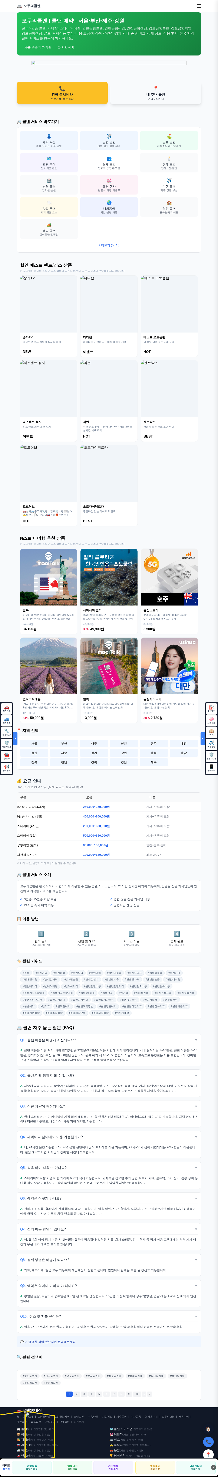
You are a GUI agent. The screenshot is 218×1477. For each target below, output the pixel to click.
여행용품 (31, 1467)
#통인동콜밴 (177, 1376)
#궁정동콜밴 (72, 1376)
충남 (184, 753)
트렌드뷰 (79, 1416)
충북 (154, 753)
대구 (94, 743)
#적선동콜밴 (156, 1376)
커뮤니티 (184, 1416)
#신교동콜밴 (51, 1376)
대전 (184, 743)
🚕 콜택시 (116, 1445)
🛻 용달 (114, 1450)
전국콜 (136, 1455)
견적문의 (79, 1421)
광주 (154, 743)
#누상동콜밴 (30, 1382)
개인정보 (107, 1416)
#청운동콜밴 (30, 1376)
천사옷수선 (151, 1416)
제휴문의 (121, 1416)
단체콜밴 (64, 1421)
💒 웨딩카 (116, 1434)
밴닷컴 (128, 1455)
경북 (94, 762)
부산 (64, 743)
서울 (34, 743)
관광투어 (50, 1421)
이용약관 (93, 1416)
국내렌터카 (195, 1467)
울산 (34, 753)
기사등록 (136, 1416)
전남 (64, 762)
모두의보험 (168, 1416)
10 (137, 1394)
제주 (154, 762)
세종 (64, 753)
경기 (94, 753)
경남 (124, 762)
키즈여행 (113, 1467)
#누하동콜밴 (51, 1382)
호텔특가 (155, 1467)
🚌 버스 (114, 1439)
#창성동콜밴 (114, 1376)
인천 (124, 743)
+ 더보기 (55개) (109, 245)
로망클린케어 (62, 1416)
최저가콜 (146, 1455)
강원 (124, 753)
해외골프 (72, 1467)
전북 (34, 762)
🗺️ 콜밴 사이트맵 (121, 1429)
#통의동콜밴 (135, 1376)
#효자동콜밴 (93, 1376)
